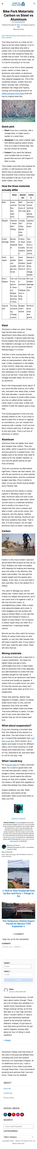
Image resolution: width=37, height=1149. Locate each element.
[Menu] (2, 4)
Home (3, 35)
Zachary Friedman (19, 22)
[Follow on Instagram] (18, 1114)
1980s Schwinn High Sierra (13, 93)
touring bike (12, 765)
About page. (11, 837)
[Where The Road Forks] (18, 4)
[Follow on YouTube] (22, 1114)
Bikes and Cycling (18, 29)
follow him (16, 841)
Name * (7, 963)
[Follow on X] (9, 1114)
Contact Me (8, 1093)
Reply (8, 1040)
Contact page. (24, 839)
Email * (7, 971)
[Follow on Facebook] (5, 1114)
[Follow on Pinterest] (14, 1114)
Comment (6, 943)
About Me (7, 1088)
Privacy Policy (9, 1098)
